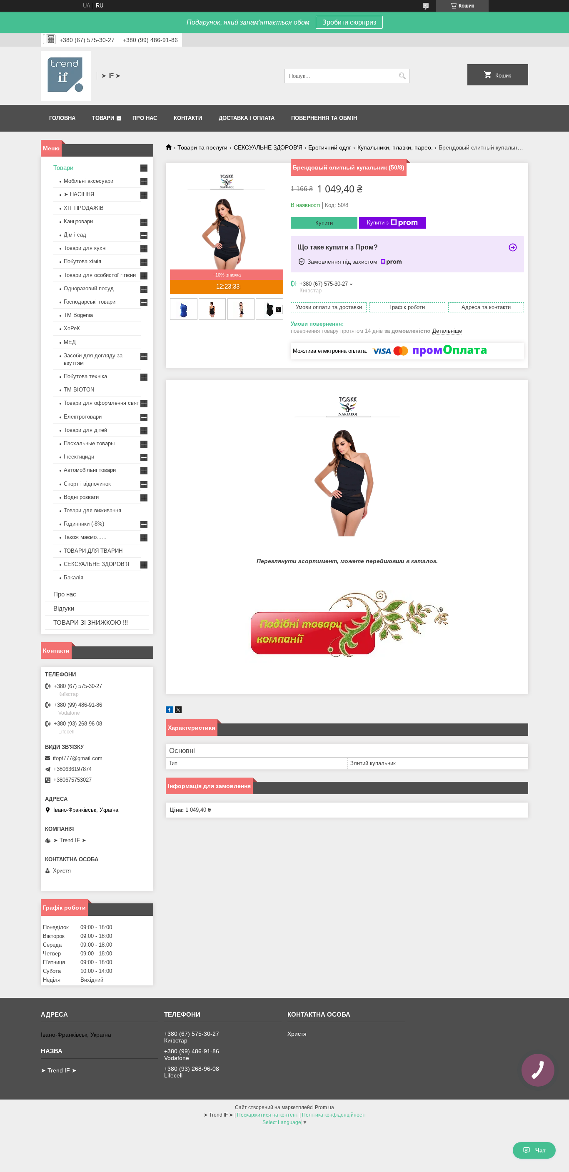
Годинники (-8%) (84, 524)
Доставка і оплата (247, 118)
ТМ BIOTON (79, 390)
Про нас (144, 118)
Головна (62, 118)
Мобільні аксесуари (88, 181)
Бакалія (73, 577)
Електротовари (83, 417)
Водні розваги (81, 497)
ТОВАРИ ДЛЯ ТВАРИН (93, 551)
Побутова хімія (82, 261)
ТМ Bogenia (78, 315)
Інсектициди (79, 457)
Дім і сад (75, 235)
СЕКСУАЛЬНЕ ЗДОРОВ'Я (268, 147)
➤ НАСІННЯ (79, 194)
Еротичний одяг (329, 147)
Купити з (378, 222)
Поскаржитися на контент (267, 1115)
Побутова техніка (85, 376)
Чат (540, 1150)
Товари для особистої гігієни (100, 275)
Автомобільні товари (90, 470)
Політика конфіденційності (334, 1115)
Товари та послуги (202, 147)
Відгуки (63, 608)
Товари (103, 118)
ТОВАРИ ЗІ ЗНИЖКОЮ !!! (90, 622)
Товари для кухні (85, 248)
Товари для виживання (92, 510)
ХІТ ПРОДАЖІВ (84, 208)
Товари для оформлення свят (101, 403)
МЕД (70, 342)
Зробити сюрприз (349, 22)
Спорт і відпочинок (87, 484)
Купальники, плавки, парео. (395, 147)
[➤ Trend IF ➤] (66, 76)
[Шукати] (402, 76)
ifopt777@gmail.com (77, 758)
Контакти (188, 118)
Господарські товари (89, 302)
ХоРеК (72, 328)
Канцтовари (78, 221)
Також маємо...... (85, 537)
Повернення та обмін (324, 118)
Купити (324, 223)
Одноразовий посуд (89, 288)
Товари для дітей (85, 430)
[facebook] (169, 711)
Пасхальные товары (89, 443)
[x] (178, 711)
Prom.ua (324, 1107)
